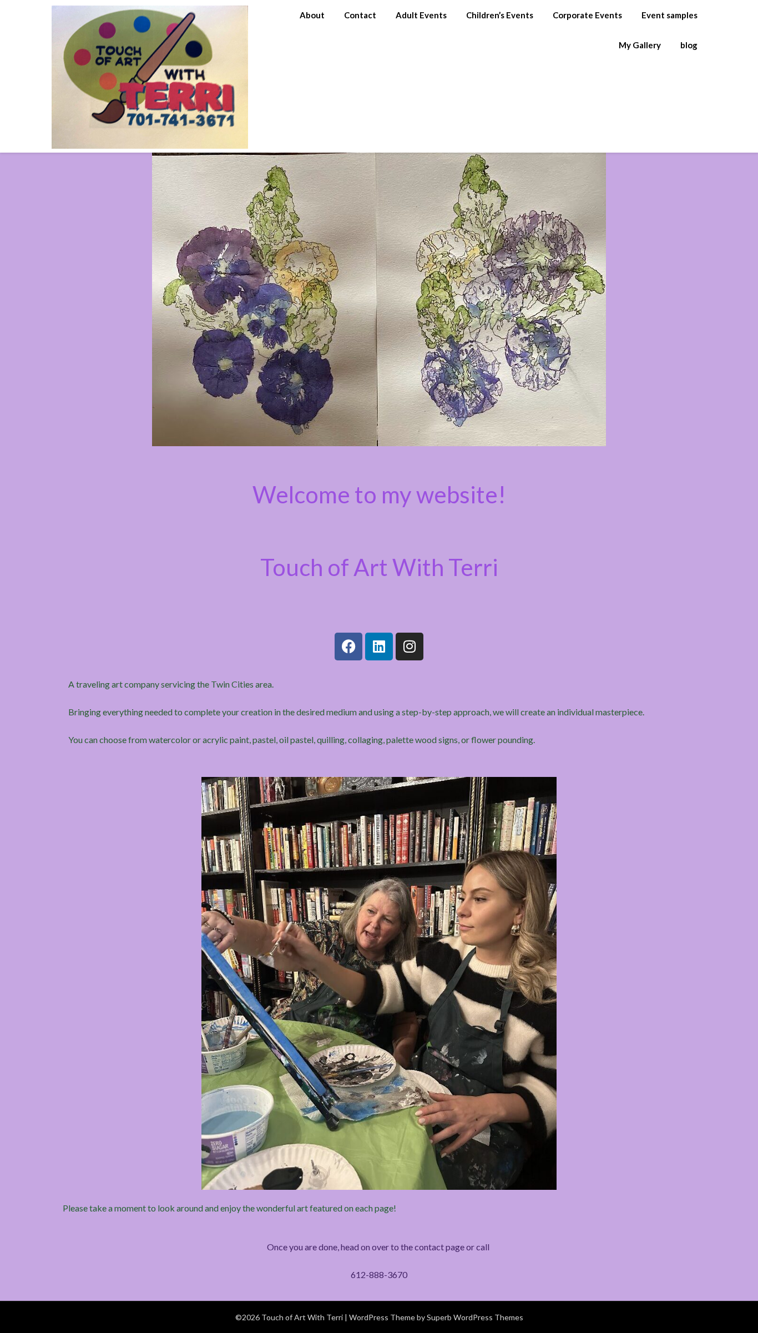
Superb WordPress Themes (475, 1317)
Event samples (669, 15)
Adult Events (421, 15)
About (312, 15)
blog (689, 45)
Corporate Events (587, 15)
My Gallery (640, 45)
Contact (360, 15)
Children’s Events (499, 15)
